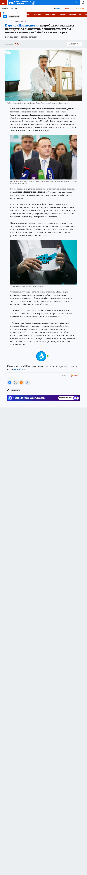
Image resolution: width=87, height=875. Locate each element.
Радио (58, 8)
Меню (3, 2)
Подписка (80, 8)
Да (5, 16)
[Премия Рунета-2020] (33, 3)
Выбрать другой (14, 16)
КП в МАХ (63, 14)
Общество (8, 21)
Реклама (68, 8)
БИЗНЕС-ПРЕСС (15, 390)
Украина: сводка (50, 14)
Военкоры (37, 14)
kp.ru (19, 44)
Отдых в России (75, 14)
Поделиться (75, 44)
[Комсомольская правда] (20, 3)
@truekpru (19, 369)
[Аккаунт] (83, 2)
